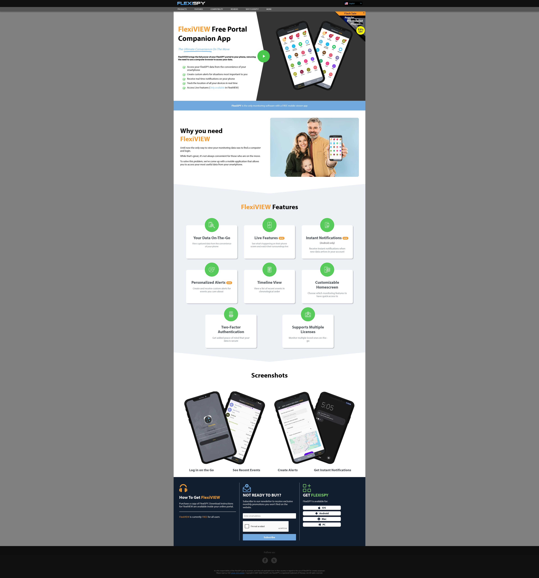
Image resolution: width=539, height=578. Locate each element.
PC (324, 524)
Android (324, 513)
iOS (324, 507)
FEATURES (198, 9)
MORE (268, 9)
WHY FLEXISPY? (252, 9)
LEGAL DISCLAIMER (238, 573)
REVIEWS (234, 9)
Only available (217, 87)
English (352, 3)
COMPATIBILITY (217, 9)
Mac (324, 519)
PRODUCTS (182, 9)
